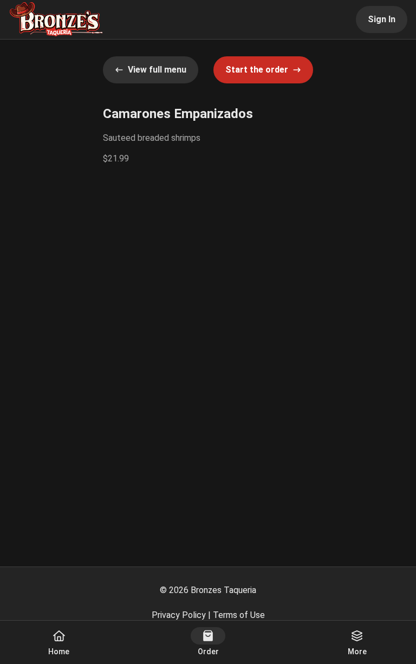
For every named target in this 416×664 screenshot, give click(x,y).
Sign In (381, 19)
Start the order (256, 69)
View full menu (157, 69)
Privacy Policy (179, 615)
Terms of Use (239, 615)
